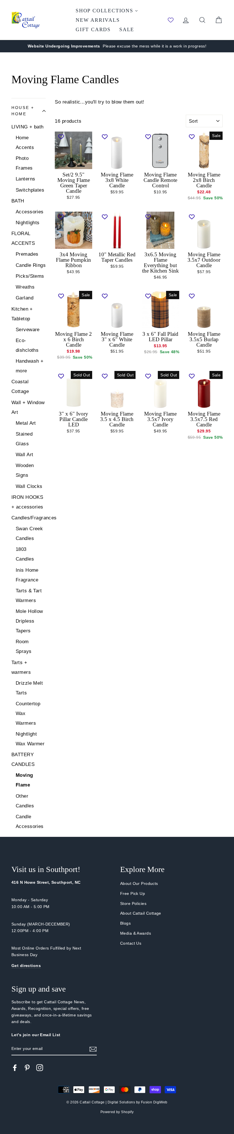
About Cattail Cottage (140, 913)
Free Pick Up (132, 893)
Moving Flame (24, 780)
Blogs (125, 923)
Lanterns (25, 179)
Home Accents (25, 142)
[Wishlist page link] (171, 20)
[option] (117, 46)
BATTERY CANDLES (23, 759)
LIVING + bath (27, 127)
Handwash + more (29, 366)
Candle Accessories (30, 821)
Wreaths (25, 287)
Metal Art (26, 423)
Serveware (28, 329)
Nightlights (28, 222)
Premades (27, 254)
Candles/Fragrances (28, 518)
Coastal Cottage (20, 386)
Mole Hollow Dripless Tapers (29, 621)
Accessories (30, 212)
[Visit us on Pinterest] (27, 1067)
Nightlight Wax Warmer (30, 738)
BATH (17, 201)
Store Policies (133, 903)
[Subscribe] (93, 1049)
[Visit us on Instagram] (39, 1067)
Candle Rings (31, 265)
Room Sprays (24, 646)
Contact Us (130, 943)
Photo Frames (24, 163)
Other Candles (25, 801)
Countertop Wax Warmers (28, 713)
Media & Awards (135, 933)
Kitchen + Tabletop (22, 313)
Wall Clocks (29, 486)
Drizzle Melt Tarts (29, 688)
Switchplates (30, 190)
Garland (24, 298)
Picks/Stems (30, 276)
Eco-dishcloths (27, 345)
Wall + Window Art (28, 407)
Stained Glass (24, 438)
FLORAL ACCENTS (23, 238)
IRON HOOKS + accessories (27, 502)
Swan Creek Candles (29, 533)
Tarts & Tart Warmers (29, 595)
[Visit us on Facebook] (14, 1067)
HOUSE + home (22, 111)
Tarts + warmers (21, 667)
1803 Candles (25, 554)
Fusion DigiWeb (154, 1102)
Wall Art (24, 454)
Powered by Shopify (117, 1112)
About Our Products (139, 883)
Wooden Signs (25, 470)
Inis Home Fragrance (27, 575)
